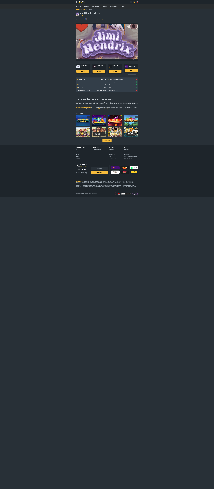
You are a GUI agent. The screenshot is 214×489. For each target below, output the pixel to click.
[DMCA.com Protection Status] (126, 193)
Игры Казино (83, 9)
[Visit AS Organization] (118, 193)
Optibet (77, 149)
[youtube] (81, 169)
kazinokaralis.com (79, 181)
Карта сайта (126, 149)
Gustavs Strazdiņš (95, 19)
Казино (79, 6)
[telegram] (85, 169)
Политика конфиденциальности (130, 156)
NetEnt (81, 15)
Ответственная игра (128, 158)
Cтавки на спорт (114, 6)
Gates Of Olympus (112, 154)
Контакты (126, 152)
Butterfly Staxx (106, 108)
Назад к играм (79, 59)
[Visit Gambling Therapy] (135, 193)
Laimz (77, 154)
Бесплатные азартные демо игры (83, 107)
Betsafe (77, 156)
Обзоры (105, 6)
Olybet (77, 151)
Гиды (123, 6)
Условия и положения (83, 74)
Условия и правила (127, 154)
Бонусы (87, 6)
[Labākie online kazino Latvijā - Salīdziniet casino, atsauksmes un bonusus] (80, 2)
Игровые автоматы (97, 149)
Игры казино (96, 6)
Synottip (78, 158)
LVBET (77, 159)
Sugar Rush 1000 (112, 158)
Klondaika (78, 152)
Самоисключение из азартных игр (131, 159)
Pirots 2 (110, 156)
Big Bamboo (111, 149)
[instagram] (79, 169)
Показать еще (107, 140)
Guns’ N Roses (99, 108)
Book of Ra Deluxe (112, 152)
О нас (125, 151)
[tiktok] (83, 169)
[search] (131, 2)
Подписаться (99, 172)
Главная (77, 9)
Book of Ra (111, 151)
